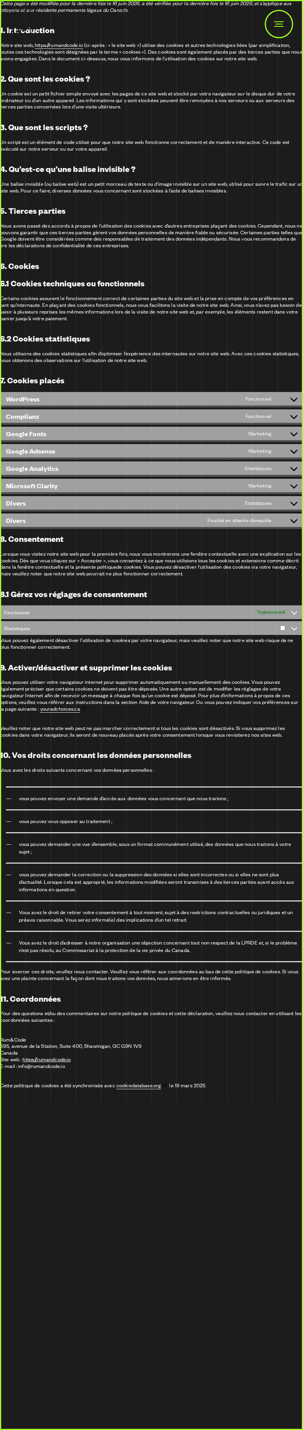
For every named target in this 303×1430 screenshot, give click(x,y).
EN (249, 24)
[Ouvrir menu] (279, 24)
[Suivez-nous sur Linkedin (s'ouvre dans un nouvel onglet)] (19, 1203)
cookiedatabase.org (138, 1085)
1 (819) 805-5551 (151, 1309)
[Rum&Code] (22, 24)
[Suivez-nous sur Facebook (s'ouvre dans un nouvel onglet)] (47, 1203)
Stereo (61, 1388)
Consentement (32, 1369)
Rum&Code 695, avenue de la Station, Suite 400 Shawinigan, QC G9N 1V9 (56, 1238)
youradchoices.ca (60, 708)
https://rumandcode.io (59, 45)
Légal (232, 1348)
